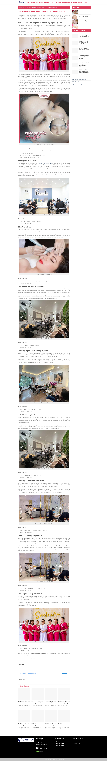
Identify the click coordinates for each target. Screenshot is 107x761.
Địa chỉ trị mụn (31, 2)
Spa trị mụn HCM (60, 741)
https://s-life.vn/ (75, 81)
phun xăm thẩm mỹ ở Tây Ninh (45, 163)
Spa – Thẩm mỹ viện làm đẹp (43, 2)
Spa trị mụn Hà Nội (60, 743)
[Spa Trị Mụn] (21, 2)
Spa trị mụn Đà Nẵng (60, 745)
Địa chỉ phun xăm (77, 2)
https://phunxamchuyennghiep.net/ (80, 76)
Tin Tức (85, 2)
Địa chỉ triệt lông (67, 2)
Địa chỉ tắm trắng (56, 2)
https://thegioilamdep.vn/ (78, 84)
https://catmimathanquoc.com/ (79, 79)
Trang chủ (21, 7)
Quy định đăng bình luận (31, 673)
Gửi (64, 673)
